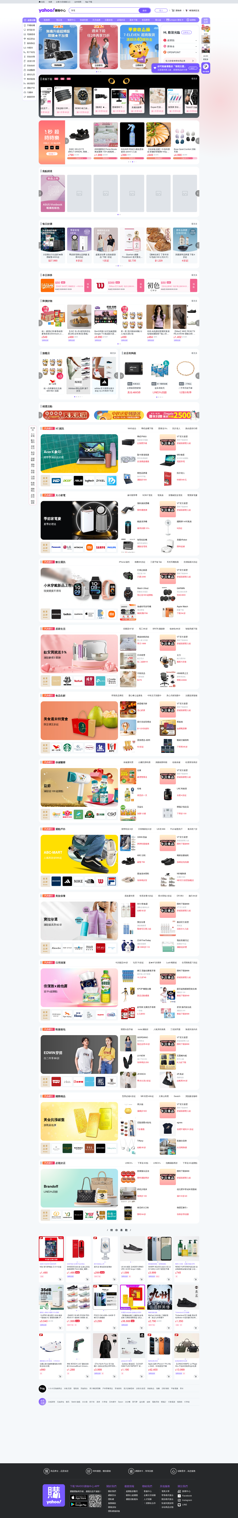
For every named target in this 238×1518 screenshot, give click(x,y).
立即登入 (186, 32)
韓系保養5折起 (146, 895)
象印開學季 (132, 495)
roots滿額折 (143, 1029)
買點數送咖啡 (191, 1096)
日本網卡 (112, 1401)
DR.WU (180, 895)
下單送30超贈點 (190, 1162)
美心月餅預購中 (173, 695)
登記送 (59, 19)
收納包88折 (175, 628)
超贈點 (193, 19)
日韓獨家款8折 (145, 829)
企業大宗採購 (150, 1495)
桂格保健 (176, 762)
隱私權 (111, 1499)
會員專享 (146, 19)
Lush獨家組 (171, 962)
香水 (181, 1388)
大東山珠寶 (164, 1096)
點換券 (47, 19)
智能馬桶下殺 (191, 628)
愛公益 (158, 19)
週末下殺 (133, 19)
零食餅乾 (118, 1388)
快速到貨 (84, 19)
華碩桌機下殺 (147, 428)
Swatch (177, 1096)
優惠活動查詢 (132, 1499)
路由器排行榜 (191, 428)
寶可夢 (134, 1401)
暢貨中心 (72, 19)
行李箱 (104, 1401)
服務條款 (112, 1503)
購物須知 (112, 1507)
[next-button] (197, 415)
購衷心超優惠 (132, 1495)
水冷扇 (84, 1401)
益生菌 (142, 1401)
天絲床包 (60, 1401)
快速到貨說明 (167, 1503)
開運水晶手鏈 (127, 1029)
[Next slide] (62, 1249)
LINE (184, 1504)
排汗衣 (92, 1401)
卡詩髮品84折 (121, 962)
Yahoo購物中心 (52, 10)
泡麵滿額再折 (172, 1162)
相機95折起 (140, 561)
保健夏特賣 (128, 762)
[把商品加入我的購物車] (60, 1279)
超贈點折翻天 (132, 1491)
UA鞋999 (161, 829)
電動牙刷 (155, 1401)
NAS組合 (132, 428)
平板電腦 (174, 1388)
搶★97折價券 (155, 962)
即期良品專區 (117, 695)
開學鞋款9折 (127, 829)
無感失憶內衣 (191, 1029)
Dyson (120, 1401)
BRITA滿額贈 (159, 628)
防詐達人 (176, 428)
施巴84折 (193, 895)
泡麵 (158, 1388)
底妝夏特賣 (129, 895)
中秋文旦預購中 (154, 695)
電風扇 (160, 495)
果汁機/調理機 (94, 1388)
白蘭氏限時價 (144, 762)
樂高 (67, 1401)
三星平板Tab (156, 561)
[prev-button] (41, 415)
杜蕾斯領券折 (191, 762)
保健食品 (150, 1388)
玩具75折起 (138, 962)
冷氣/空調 (67, 1388)
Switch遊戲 (75, 1401)
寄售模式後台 (167, 1495)
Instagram (187, 1500)
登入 (161, 10)
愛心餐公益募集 (135, 695)
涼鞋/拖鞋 (165, 1388)
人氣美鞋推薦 (159, 1029)
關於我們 (112, 1491)
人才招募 (148, 1499)
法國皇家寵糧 (191, 695)
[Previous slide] (40, 1249)
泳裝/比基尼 (140, 1388)
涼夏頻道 (109, 19)
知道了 (193, 68)
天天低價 (96, 19)
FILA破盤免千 (176, 829)
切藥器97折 (128, 628)
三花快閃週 (175, 1029)
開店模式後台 (167, 1499)
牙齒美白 (84, 1388)
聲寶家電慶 (192, 495)
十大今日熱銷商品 (55, 1388)
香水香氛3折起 (165, 895)
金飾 (148, 1401)
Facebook (187, 1495)
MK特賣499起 (147, 1096)
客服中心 (148, 1491)
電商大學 (165, 1491)
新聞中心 (186, 1491)
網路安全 (112, 1495)
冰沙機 (127, 1401)
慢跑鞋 (179, 1401)
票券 (98, 1401)
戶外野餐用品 (107, 1388)
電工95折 (143, 628)
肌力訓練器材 (129, 1388)
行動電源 (171, 1401)
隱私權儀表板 (114, 1511)
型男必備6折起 (129, 1096)
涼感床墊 (51, 1401)
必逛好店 (121, 19)
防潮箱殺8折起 (190, 561)
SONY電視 (147, 495)
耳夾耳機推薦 (173, 561)
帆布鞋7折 (192, 829)
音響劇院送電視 (175, 495)
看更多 (205, 59)
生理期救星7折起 (189, 962)
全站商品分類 (167, 1507)
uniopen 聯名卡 (176, 19)
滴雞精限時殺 (161, 762)
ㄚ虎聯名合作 (150, 1503)
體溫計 (163, 1401)
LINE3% (129, 1162)
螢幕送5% (162, 428)
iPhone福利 (124, 561)
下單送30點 (143, 1162)
